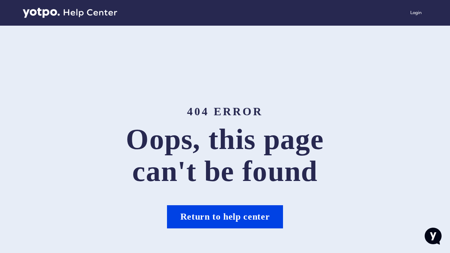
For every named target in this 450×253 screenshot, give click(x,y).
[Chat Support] (433, 236)
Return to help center (225, 217)
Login (416, 12)
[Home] (69, 13)
